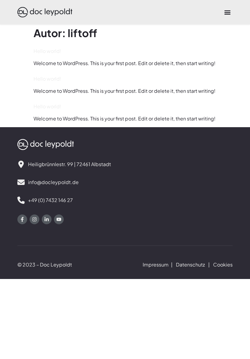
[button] (228, 12)
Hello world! (47, 51)
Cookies (223, 264)
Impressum (156, 264)
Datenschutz (190, 264)
